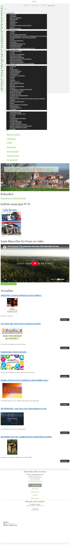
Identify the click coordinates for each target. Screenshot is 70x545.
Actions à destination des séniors (18, 127)
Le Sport (12, 53)
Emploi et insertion (15, 72)
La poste (12, 78)
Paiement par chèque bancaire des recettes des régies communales (27, 98)
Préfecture (12, 85)
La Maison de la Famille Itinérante (19, 95)
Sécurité (12, 103)
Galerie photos (14, 22)
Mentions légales (35, 491)
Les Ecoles (13, 117)
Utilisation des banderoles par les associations (22, 63)
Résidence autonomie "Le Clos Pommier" (21, 126)
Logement (12, 80)
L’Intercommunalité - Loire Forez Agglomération (23, 37)
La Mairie (12, 31)
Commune (10, 13)
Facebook (35, 495)
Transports (12, 88)
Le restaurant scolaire (15, 112)
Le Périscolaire (14, 120)
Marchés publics (13, 134)
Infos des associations (15, 56)
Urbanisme (11, 139)
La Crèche (12, 115)
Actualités (12, 21)
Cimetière (12, 100)
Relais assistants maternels (17, 83)
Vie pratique (11, 65)
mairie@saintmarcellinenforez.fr (35, 481)
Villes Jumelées (14, 19)
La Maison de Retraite (16, 123)
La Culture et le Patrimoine (17, 54)
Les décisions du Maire (16, 45)
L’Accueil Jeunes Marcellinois (18, 118)
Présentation (13, 14)
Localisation (13, 16)
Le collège (12, 129)
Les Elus (12, 33)
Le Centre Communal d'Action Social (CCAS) (22, 48)
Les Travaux (13, 42)
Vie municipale (12, 30)
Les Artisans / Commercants (17, 75)
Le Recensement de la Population (19, 104)
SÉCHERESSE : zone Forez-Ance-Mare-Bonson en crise (24, 408)
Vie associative (13, 49)
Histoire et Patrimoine (15, 17)
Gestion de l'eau (14, 97)
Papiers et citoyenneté (15, 92)
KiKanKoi (12, 24)
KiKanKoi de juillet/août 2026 (13, 198)
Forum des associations (16, 60)
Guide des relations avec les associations (20, 59)
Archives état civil (14, 81)
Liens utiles (43, 5)
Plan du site (35, 488)
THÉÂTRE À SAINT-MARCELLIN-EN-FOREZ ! (21, 295)
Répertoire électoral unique (17, 86)
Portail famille (13, 151)
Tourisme (12, 77)
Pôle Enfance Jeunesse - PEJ (17, 114)
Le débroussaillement (15, 107)
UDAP (9, 142)
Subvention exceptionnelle (17, 57)
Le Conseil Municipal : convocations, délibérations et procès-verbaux (28, 36)
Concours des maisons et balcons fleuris (20, 25)
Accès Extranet (36, 485)
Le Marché (13, 66)
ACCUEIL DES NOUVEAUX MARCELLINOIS (21, 324)
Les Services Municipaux (16, 40)
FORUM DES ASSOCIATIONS (13, 352)
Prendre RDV (26, 5)
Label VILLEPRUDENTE (17, 101)
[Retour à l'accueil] (35, 1)
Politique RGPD (35, 498)
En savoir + (65, 319)
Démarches (11, 147)
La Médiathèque (14, 69)
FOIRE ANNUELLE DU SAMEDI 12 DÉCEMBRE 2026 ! (24, 380)
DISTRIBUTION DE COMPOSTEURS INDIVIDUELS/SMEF (26, 437)
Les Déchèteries (14, 74)
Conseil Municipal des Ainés (17, 43)
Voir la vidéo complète (9, 283)
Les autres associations (16, 51)
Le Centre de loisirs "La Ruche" (18, 124)
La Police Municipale (15, 71)
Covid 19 (12, 27)
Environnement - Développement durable (21, 89)
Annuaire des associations (17, 62)
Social (11, 68)
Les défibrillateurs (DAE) (16, 91)
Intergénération (13, 110)
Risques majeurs (14, 106)
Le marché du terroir (15, 94)
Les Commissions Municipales (18, 34)
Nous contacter (35, 5)
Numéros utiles (13, 155)
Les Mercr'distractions (16, 121)
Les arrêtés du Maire (15, 46)
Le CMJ (12, 39)
